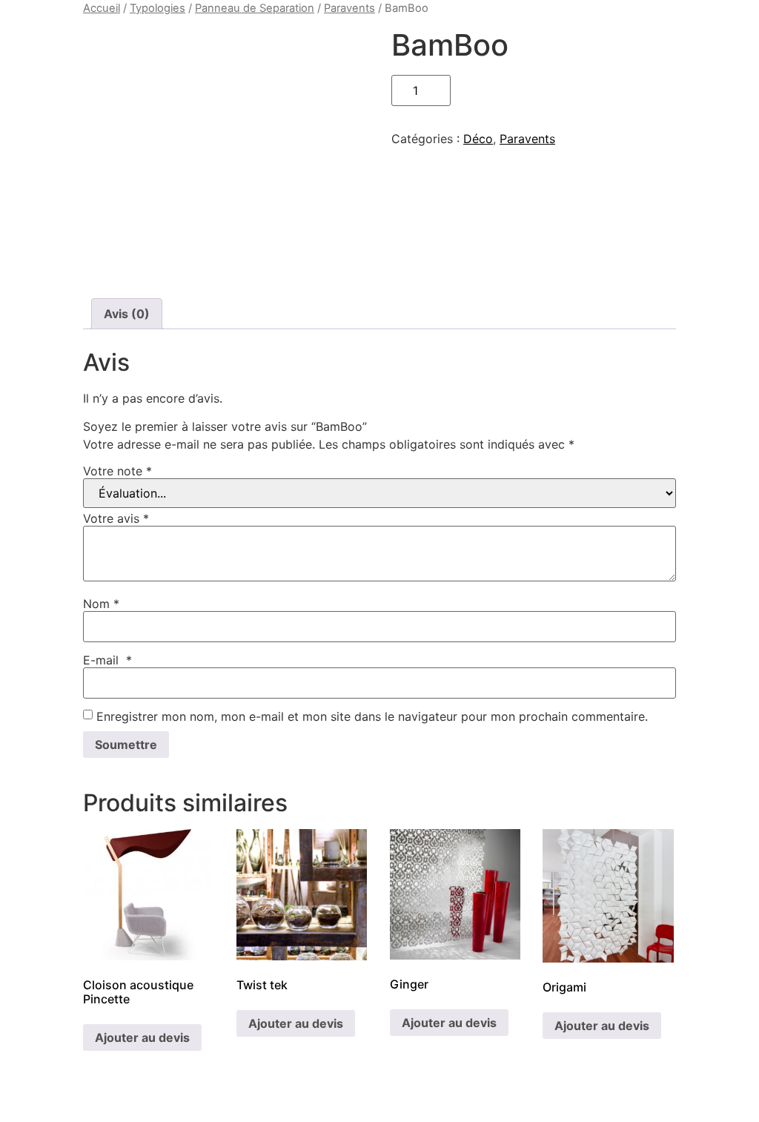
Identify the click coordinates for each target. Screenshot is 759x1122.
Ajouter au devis (142, 1037)
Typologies (157, 8)
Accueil (101, 8)
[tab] (126, 313)
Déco (478, 138)
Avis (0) (127, 313)
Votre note (117, 471)
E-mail (107, 660)
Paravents (349, 8)
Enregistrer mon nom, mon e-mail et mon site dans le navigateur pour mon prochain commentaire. (372, 716)
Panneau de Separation (254, 8)
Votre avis (116, 518)
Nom (101, 604)
